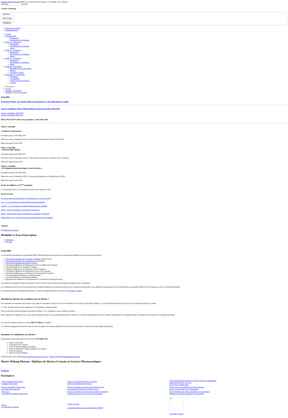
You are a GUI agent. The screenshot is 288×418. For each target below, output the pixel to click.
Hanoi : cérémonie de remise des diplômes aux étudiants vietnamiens (25, 214)
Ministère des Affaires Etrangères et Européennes (186, 394)
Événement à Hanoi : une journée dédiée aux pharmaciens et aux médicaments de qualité (35, 102)
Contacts (13, 83)
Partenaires (14, 77)
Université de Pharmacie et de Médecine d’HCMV (85, 408)
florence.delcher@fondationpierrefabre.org (64, 357)
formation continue (75, 291)
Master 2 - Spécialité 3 (13, 58)
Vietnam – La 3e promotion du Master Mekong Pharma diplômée (24, 206)
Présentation (14, 38)
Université (15, 407)
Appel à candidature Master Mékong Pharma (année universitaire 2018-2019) (30, 109)
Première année (10, 36)
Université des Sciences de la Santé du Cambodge (23, 259)
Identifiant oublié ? (12, 30)
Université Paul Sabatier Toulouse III (14, 394)
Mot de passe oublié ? (13, 28)
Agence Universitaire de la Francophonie (183, 389)
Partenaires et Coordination (15, 75)
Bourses (13, 71)
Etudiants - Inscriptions (13, 66)
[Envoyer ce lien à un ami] (8, 242)
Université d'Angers (176, 414)
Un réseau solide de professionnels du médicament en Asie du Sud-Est (26, 198)
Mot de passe (7, 18)
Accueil (8, 34)
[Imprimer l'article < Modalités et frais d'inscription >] (9, 240)
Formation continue (17, 73)
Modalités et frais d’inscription (20, 69)
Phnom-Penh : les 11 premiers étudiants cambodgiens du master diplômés (27, 218)
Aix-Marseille (6, 407)
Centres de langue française (19, 81)
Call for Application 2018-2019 (12, 115)
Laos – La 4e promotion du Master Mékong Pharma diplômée (23, 202)
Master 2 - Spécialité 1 (13, 42)
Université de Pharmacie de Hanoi (17, 263)
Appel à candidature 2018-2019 (12, 113)
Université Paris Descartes (10, 389)
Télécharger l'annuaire (11, 230)
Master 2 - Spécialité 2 (13, 50)
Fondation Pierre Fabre (9, 384)
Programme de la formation (19, 40)
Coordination (14, 79)
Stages (12, 48)
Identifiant (6, 14)
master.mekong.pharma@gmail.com (35, 357)
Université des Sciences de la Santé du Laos (21, 261)
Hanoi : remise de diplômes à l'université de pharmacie (20, 210)
